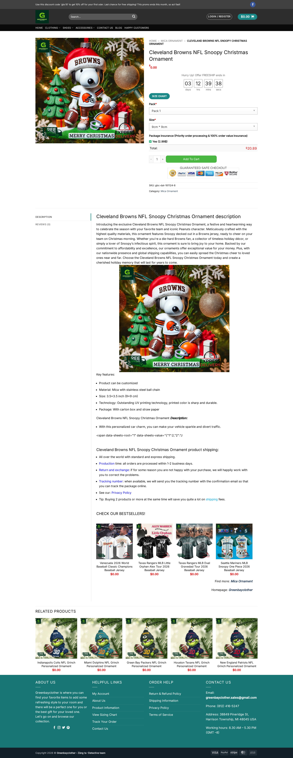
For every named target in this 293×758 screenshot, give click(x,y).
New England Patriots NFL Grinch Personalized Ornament (236, 664)
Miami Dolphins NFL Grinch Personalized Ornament (101, 664)
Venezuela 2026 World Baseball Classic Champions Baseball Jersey (114, 566)
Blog (118, 27)
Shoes (67, 27)
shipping (212, 499)
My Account (100, 693)
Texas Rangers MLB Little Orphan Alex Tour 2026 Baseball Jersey (154, 566)
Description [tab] (43, 216)
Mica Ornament (172, 40)
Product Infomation (105, 707)
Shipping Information (163, 700)
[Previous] (96, 551)
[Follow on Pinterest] (68, 728)
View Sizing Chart (104, 714)
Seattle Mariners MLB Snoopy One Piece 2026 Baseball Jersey (234, 566)
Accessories (84, 27)
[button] (219, 17)
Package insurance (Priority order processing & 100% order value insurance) (198, 135)
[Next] (252, 551)
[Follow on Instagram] (59, 728)
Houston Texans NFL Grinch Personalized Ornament (191, 664)
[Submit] (134, 17)
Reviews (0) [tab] (42, 224)
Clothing (51, 27)
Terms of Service (161, 714)
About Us (98, 700)
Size (152, 119)
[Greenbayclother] (49, 16)
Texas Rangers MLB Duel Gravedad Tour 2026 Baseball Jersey (194, 566)
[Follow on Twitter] (63, 728)
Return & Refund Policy (165, 693)
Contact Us (105, 27)
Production (106, 463)
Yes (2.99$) (160, 141)
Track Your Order (104, 721)
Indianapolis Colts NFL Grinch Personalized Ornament (56, 664)
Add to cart (191, 159)
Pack (153, 104)
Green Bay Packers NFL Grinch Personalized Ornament (146, 664)
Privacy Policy (159, 707)
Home (39, 27)
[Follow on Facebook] (253, 4)
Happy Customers (136, 27)
